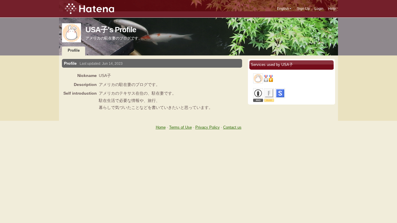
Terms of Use (180, 127)
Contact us (232, 127)
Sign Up (303, 9)
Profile (74, 50)
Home (161, 127)
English (283, 9)
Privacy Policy (207, 127)
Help (332, 9)
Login (318, 9)
